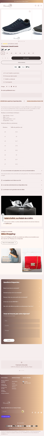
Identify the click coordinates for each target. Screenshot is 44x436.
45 (24, 53)
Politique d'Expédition (3, 391)
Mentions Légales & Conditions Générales (5, 381)
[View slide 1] (19, 370)
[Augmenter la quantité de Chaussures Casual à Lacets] (8, 58)
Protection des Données (4, 388)
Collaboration (14, 385)
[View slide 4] (23, 370)
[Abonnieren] (23, 411)
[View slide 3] (22, 370)
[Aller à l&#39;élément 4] (23, 41)
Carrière (13, 383)
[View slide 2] (21, 370)
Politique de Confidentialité (4, 385)
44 (20, 53)
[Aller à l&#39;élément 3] (21, 41)
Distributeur (14, 388)
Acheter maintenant (21, 62)
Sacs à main (27, 269)
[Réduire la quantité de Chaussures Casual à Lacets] (2, 58)
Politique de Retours (5, 393)
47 (33, 53)
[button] (3, 218)
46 (28, 53)
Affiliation (14, 386)
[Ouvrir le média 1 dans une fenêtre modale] (30, 11)
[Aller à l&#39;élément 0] (19, 41)
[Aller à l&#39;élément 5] (24, 41)
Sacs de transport (7, 260)
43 (15, 53)
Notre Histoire (14, 381)
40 (2, 53)
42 (11, 53)
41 (7, 53)
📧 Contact (25, 381)
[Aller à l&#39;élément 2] (20, 41)
